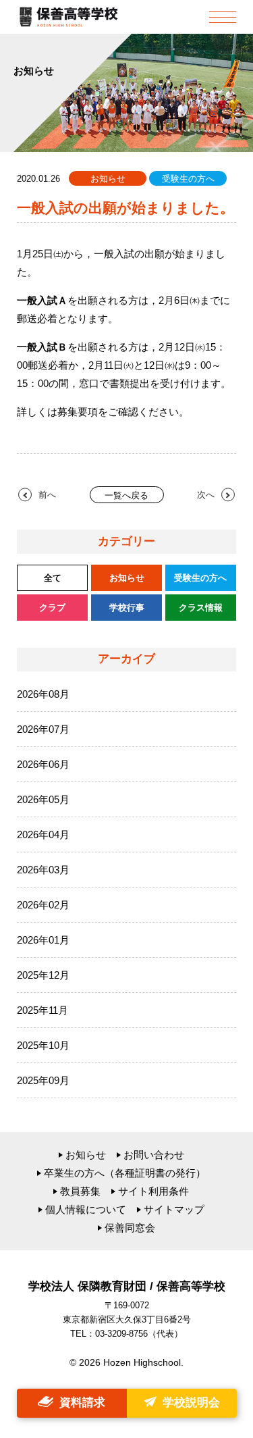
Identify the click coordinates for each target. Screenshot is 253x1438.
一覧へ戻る (126, 495)
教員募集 (80, 1191)
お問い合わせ (153, 1154)
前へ (47, 495)
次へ (206, 495)
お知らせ (85, 1154)
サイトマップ (174, 1209)
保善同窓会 (130, 1227)
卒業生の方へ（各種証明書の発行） (125, 1173)
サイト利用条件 (153, 1191)
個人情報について (85, 1209)
